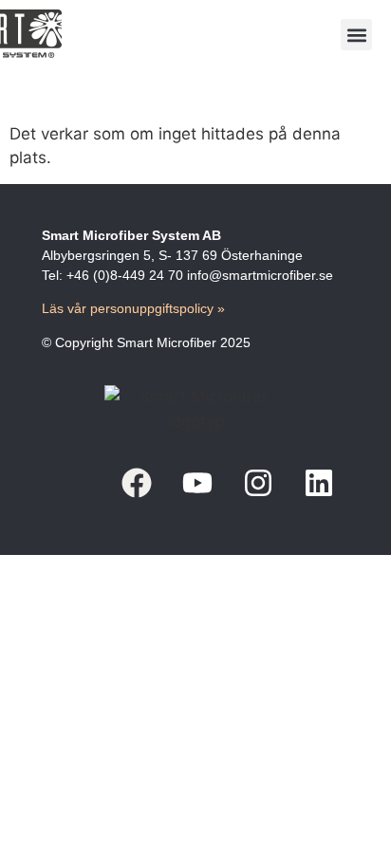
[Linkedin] (319, 482)
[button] (356, 34)
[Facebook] (136, 482)
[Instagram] (258, 482)
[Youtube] (197, 482)
